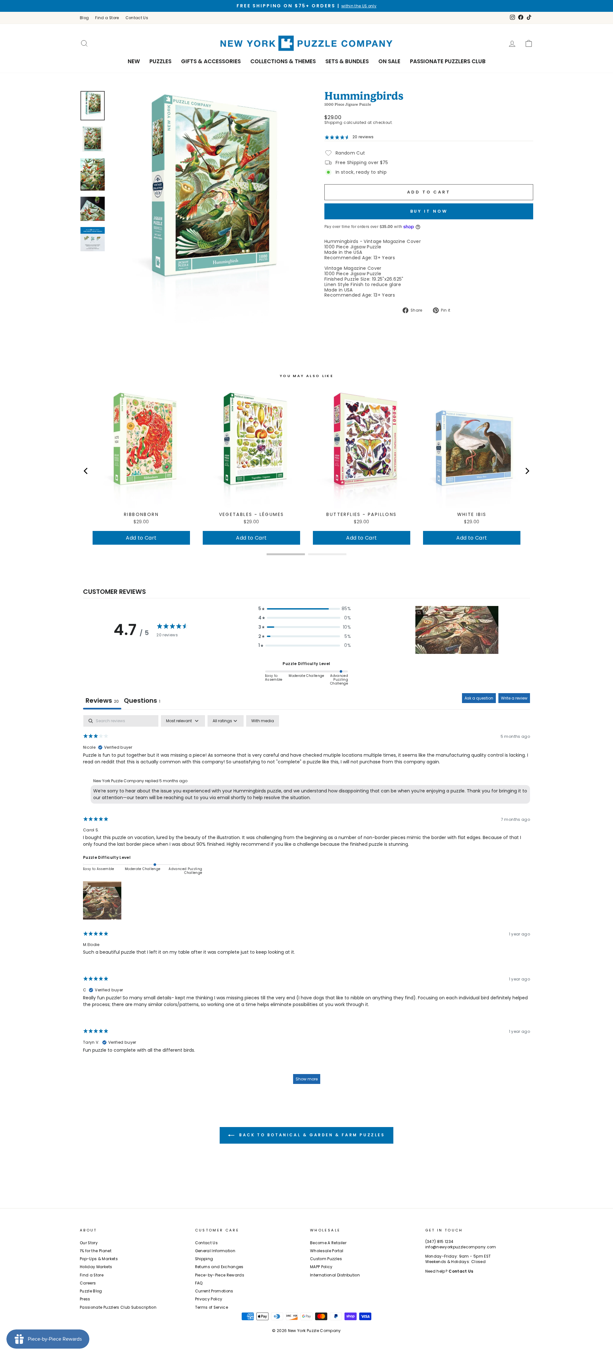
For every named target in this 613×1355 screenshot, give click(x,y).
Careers (88, 1283)
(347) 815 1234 (439, 1241)
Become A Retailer (328, 1242)
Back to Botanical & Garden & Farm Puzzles (311, 1135)
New (134, 61)
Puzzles (160, 61)
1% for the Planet (95, 1250)
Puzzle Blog (91, 1291)
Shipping (333, 122)
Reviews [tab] (102, 700)
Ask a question (479, 698)
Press (85, 1299)
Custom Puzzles (326, 1258)
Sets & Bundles (347, 61)
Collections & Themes (283, 61)
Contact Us (136, 17)
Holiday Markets (96, 1266)
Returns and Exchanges (219, 1266)
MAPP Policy (321, 1266)
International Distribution (335, 1275)
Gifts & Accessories (211, 61)
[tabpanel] (306, 902)
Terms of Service (211, 1307)
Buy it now (429, 211)
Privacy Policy (209, 1299)
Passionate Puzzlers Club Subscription (118, 1307)
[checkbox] (262, 721)
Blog (84, 17)
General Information (215, 1250)
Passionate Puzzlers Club (448, 61)
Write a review (514, 698)
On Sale (389, 61)
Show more (307, 1079)
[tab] (142, 701)
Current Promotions (214, 1291)
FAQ (199, 1283)
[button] (304, 608)
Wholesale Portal (327, 1250)
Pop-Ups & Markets (99, 1258)
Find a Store (107, 17)
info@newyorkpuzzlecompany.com (460, 1247)
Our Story (89, 1242)
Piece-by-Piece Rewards (220, 1275)
